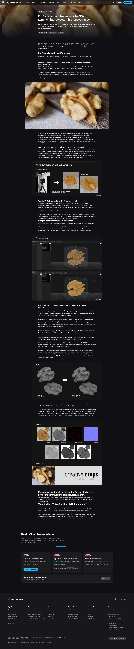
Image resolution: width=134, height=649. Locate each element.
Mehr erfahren (105, 578)
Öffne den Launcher (59, 561)
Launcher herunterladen (31, 569)
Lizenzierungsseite (61, 546)
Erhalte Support (70, 567)
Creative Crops (52, 45)
